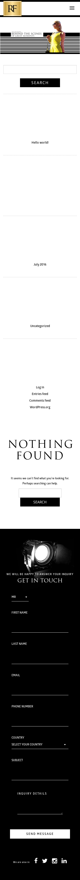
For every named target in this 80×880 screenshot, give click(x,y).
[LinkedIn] (64, 862)
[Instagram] (54, 862)
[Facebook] (36, 862)
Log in (40, 387)
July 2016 (40, 264)
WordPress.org (40, 407)
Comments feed (40, 400)
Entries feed (40, 394)
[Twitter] (45, 862)
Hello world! (40, 142)
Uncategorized (40, 326)
